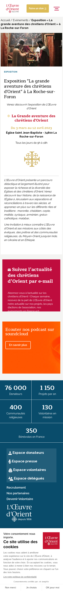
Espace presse (24, 461)
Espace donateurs (28, 452)
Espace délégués (29, 478)
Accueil (5, 20)
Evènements (20, 20)
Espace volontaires (29, 470)
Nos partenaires (18, 493)
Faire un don (36, 8)
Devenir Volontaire (20, 499)
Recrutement (16, 487)
